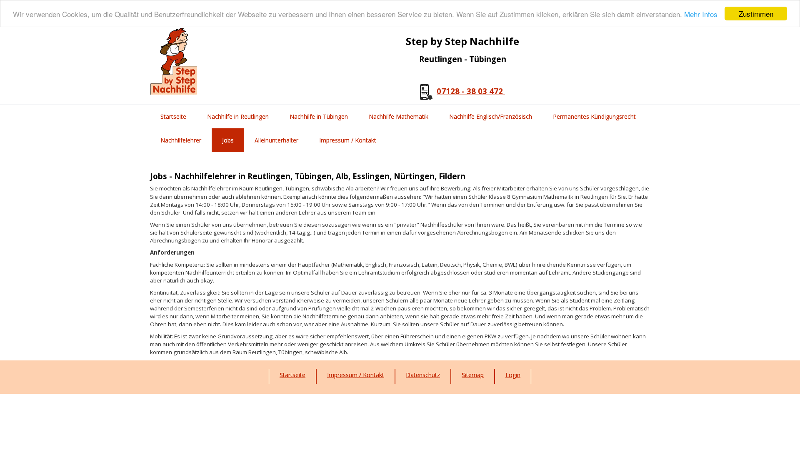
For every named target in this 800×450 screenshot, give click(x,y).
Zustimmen (756, 13)
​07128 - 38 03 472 (471, 91)
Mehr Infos (701, 14)
